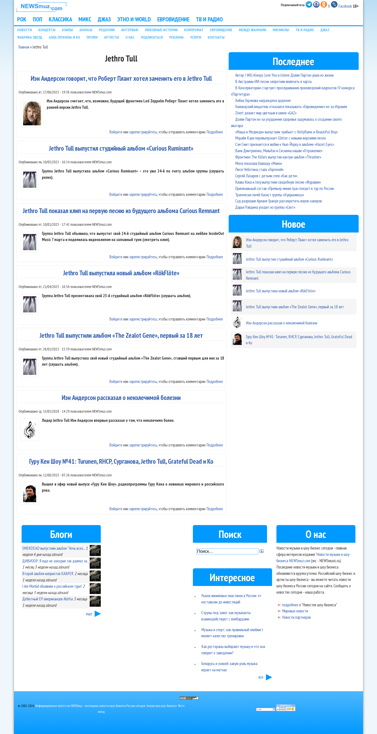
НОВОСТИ (24, 29)
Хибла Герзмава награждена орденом (263, 100)
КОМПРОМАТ (194, 29)
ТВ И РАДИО (209, 19)
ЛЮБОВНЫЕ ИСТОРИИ (161, 29)
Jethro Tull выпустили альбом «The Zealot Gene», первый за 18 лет (121, 335)
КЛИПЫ (67, 29)
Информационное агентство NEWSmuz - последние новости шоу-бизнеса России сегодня (90, 706)
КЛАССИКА (60, 19)
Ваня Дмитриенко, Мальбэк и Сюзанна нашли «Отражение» (278, 150)
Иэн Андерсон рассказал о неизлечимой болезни (121, 397)
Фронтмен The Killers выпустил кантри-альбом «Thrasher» (278, 157)
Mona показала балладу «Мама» (258, 163)
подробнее (290, 604)
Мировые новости (295, 610)
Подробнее (214, 131)
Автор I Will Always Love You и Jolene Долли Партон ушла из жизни (284, 75)
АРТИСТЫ (111, 37)
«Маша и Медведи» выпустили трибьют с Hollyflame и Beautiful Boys (286, 131)
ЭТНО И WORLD (134, 19)
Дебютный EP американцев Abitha (47, 598)
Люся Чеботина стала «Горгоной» (259, 169)
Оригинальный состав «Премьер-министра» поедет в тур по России (284, 188)
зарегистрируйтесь (143, 131)
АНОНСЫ (85, 29)
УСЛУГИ (195, 37)
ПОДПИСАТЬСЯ (152, 37)
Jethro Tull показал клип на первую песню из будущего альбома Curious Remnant (121, 210)
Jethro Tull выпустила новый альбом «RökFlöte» (121, 273)
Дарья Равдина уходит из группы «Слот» (265, 207)
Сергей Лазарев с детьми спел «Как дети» (266, 175)
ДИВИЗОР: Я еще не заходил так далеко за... (55, 560)
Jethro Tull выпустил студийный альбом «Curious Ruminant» (121, 148)
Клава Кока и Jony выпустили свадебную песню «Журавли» (278, 182)
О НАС (129, 37)
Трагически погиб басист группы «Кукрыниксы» (269, 194)
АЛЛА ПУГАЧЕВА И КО (64, 37)
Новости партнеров (296, 617)
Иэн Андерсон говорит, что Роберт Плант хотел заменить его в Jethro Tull (121, 78)
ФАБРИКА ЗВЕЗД (29, 37)
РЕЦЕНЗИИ (107, 29)
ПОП (37, 19)
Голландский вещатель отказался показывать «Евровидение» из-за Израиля (291, 106)
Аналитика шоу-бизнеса (162, 706)
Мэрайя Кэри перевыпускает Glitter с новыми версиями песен (280, 138)
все (261, 677)
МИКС (85, 19)
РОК (21, 19)
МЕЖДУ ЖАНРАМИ (252, 29)
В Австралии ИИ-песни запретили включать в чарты (273, 81)
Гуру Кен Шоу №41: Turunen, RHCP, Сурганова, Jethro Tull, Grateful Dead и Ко (121, 461)
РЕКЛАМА (176, 37)
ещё (89, 613)
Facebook (345, 6)
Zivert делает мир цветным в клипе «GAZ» (265, 112)
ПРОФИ (92, 37)
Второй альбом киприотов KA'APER (48, 573)
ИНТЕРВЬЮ (129, 29)
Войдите (115, 131)
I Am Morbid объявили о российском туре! (52, 586)
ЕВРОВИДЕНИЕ (173, 19)
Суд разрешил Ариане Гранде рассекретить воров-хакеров (278, 200)
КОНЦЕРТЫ (46, 29)
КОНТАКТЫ (216, 37)
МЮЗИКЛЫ (281, 29)
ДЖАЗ (104, 19)
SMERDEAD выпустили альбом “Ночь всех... (53, 548)
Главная (23, 47)
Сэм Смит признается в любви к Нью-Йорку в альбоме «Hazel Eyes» (284, 144)
